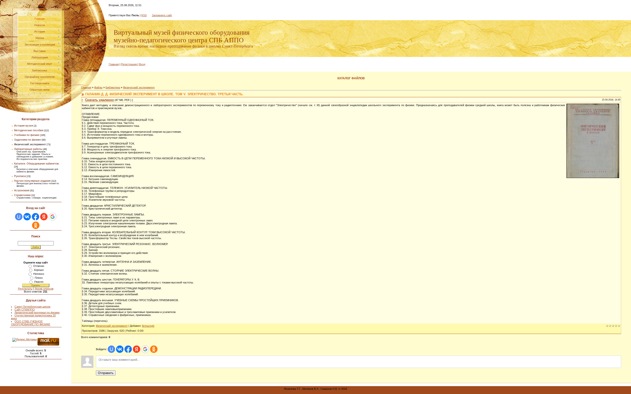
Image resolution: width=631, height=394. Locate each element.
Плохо (39, 277)
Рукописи (20, 176)
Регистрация (129, 64)
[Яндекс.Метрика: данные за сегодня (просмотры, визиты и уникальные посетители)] (24, 340)
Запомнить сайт (162, 15)
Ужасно (38, 281)
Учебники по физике (26, 134)
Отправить (106, 373)
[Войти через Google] (52, 217)
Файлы (98, 87)
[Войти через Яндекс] (44, 216)
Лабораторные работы (28, 149)
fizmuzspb (148, 325)
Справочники (22, 195)
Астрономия (21, 190)
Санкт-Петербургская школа (32, 306)
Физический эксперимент (30, 144)
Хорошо (39, 269)
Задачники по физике (27, 139)
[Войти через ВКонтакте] (27, 216)
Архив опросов (44, 288)
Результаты (25, 288)
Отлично (38, 265)
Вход (142, 64)
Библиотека (112, 87)
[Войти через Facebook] (35, 216)
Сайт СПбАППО (25, 309)
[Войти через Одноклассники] (35, 225)
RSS (144, 15)
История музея (23, 125)
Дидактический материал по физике (37, 312)
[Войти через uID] (18, 216)
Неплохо (38, 273)
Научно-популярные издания (32, 180)
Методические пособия (28, 130)
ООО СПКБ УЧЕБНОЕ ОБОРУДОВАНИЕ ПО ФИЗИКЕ (30, 323)
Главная (114, 64)
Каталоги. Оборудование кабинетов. (36, 163)
